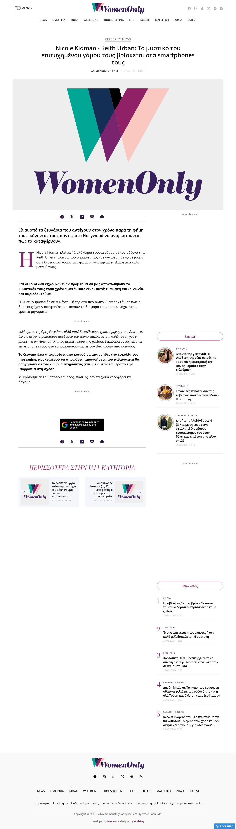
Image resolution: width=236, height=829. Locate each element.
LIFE (131, 20)
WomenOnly (118, 763)
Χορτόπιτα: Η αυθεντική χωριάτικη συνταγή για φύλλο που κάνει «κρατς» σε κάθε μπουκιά (190, 662)
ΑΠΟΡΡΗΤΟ (226, 826)
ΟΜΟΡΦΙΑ (58, 20)
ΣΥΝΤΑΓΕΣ (182, 386)
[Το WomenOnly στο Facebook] (188, 9)
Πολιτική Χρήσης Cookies (151, 803)
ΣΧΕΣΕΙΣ (145, 20)
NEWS (43, 20)
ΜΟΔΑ (74, 20)
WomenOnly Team (104, 71)
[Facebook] (62, 217)
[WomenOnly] (118, 8)
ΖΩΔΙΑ (178, 20)
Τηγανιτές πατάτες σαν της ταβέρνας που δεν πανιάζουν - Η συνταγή (197, 395)
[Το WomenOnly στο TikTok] (201, 9)
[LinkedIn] (82, 217)
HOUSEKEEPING (114, 20)
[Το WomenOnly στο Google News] (214, 9)
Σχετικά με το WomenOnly (187, 803)
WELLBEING (91, 20)
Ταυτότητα (42, 803)
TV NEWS (181, 348)
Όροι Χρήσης (60, 803)
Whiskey (139, 821)
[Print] (102, 217)
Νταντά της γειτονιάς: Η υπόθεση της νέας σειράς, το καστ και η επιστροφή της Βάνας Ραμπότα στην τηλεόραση (196, 362)
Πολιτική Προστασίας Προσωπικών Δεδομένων (101, 803)
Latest (190, 336)
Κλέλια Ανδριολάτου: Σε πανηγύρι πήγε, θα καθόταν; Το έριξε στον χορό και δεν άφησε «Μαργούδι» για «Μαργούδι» (191, 721)
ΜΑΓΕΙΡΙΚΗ (162, 20)
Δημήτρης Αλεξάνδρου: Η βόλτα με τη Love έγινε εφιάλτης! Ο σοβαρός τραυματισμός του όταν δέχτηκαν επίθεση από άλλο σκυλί (196, 431)
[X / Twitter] (72, 217)
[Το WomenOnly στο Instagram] (194, 9)
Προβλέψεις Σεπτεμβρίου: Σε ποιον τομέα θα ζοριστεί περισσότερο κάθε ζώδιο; (189, 607)
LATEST (192, 20)
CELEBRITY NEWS (118, 39)
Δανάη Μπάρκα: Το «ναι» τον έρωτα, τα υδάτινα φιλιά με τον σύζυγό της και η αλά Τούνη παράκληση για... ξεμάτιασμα (191, 692)
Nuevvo (112, 821)
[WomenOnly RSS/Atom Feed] (220, 9)
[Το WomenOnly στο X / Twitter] (207, 9)
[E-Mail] (92, 217)
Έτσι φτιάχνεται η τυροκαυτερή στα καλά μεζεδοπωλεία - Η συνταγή (188, 635)
